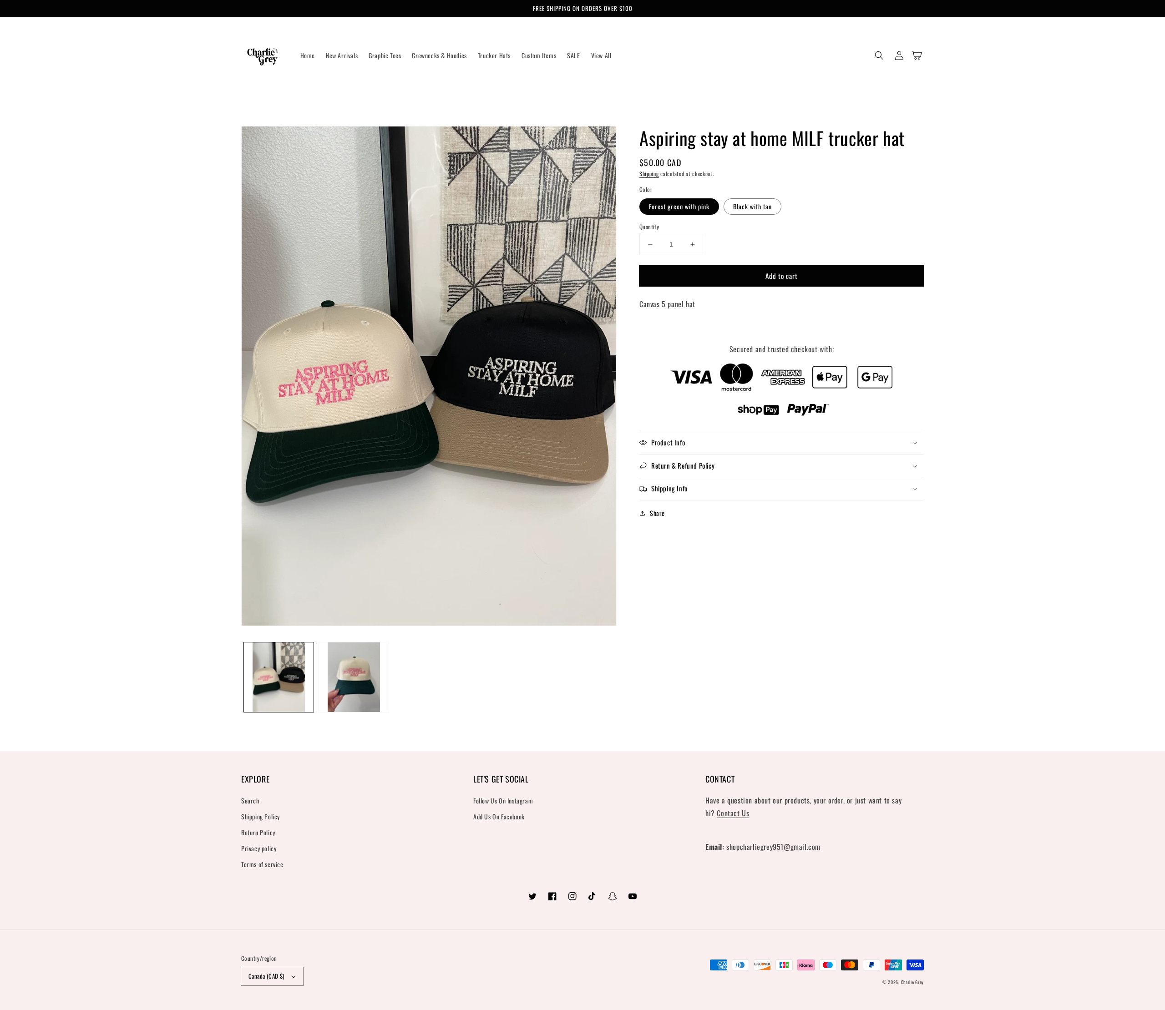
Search (250, 800)
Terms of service (262, 864)
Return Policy (258, 832)
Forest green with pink (679, 206)
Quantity (649, 226)
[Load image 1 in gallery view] (278, 677)
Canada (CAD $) (266, 975)
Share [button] (657, 513)
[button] (879, 55)
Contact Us (733, 813)
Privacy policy (258, 848)
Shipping (649, 173)
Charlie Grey (912, 982)
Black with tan (752, 206)
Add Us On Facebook (499, 816)
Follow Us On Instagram (503, 800)
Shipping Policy (260, 816)
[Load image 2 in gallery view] (354, 677)
